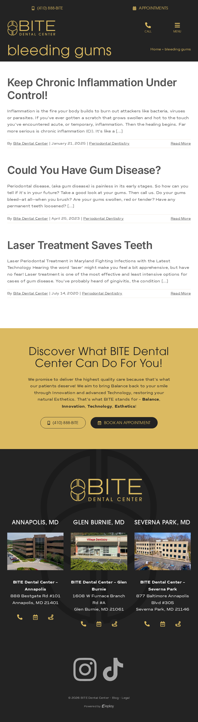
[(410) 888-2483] (148, 28)
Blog (115, 697)
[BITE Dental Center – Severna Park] (162, 534)
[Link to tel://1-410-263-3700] (20, 617)
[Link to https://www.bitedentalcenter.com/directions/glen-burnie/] (114, 624)
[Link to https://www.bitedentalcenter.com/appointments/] (35, 617)
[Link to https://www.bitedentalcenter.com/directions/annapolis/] (51, 617)
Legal (126, 697)
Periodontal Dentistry (109, 143)
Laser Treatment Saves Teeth (79, 245)
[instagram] (85, 669)
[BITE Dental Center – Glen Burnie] (99, 534)
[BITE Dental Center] (31, 22)
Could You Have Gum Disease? (84, 170)
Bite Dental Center (30, 143)
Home (155, 49)
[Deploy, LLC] (108, 706)
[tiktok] (113, 669)
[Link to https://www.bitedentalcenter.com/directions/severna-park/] (178, 624)
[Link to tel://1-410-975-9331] (147, 624)
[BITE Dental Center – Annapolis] (35, 534)
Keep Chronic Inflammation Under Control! (92, 89)
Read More (181, 143)
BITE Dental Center (95, 697)
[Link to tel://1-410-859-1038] (83, 624)
